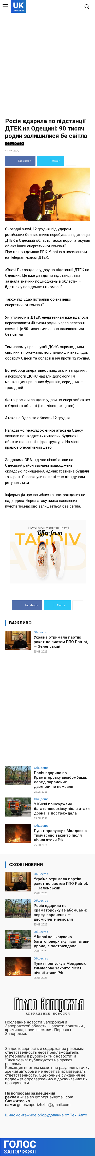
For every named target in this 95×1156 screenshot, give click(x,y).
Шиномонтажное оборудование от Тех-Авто (46, 1115)
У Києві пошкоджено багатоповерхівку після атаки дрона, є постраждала (62, 809)
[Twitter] (68, 7)
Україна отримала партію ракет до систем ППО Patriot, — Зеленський (61, 642)
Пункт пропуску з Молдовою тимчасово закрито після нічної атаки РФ (60, 835)
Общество (14, 143)
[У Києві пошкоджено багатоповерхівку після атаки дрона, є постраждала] (18, 807)
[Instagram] (60, 7)
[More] (71, 161)
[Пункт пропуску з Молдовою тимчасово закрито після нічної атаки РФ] (18, 833)
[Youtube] (76, 7)
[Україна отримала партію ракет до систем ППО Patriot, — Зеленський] (18, 640)
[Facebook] (52, 7)
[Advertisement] (47, 62)
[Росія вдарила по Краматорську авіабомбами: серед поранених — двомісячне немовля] (18, 775)
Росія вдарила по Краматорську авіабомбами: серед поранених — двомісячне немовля (60, 780)
